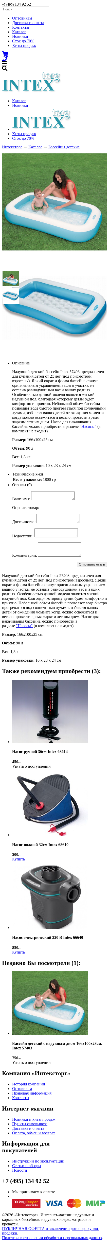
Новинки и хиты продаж (33, 1119)
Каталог (19, 32)
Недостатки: (22, 536)
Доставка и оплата (28, 23)
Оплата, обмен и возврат (33, 1133)
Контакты (20, 27)
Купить (18, 859)
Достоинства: (23, 522)
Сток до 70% (23, 41)
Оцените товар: (25, 507)
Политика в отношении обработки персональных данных (52, 1238)
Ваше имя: (21, 499)
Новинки (20, 36)
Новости (19, 1170)
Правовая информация (31, 1093)
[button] (10, 278)
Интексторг (12, 147)
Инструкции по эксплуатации (38, 1161)
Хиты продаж (24, 45)
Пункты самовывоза (29, 1124)
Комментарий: (24, 555)
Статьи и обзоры (26, 1166)
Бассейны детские (64, 147)
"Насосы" (88, 426)
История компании (28, 1084)
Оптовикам (22, 18)
